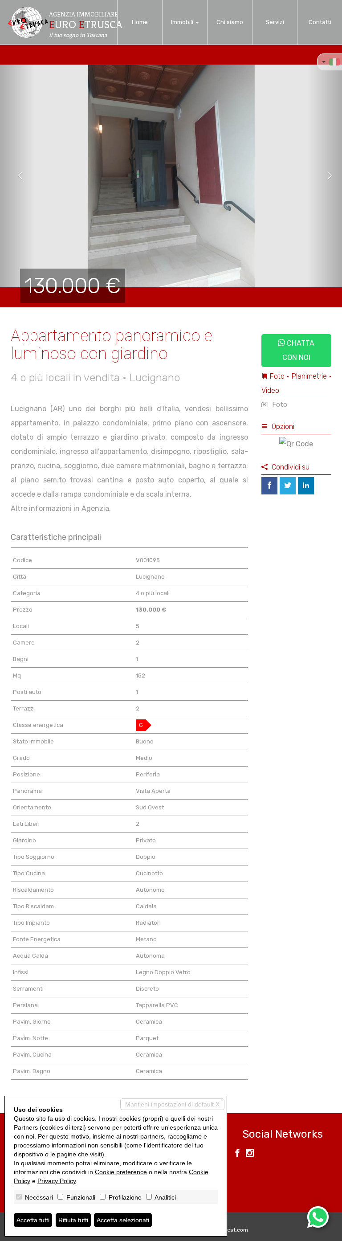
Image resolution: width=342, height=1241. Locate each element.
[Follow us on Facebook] (237, 1154)
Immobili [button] (183, 22)
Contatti (320, 22)
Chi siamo (229, 22)
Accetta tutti (32, 1220)
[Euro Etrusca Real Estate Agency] (27, 22)
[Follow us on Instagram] (250, 1154)
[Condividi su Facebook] (269, 485)
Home (140, 22)
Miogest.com (231, 1230)
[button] (17, 176)
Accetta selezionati (123, 1220)
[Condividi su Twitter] (288, 485)
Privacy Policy (56, 1180)
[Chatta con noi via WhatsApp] (318, 1217)
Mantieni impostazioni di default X (172, 1104)
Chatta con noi (298, 350)
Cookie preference (121, 1172)
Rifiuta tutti (73, 1220)
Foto (278, 404)
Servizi (275, 22)
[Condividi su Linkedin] (306, 485)
